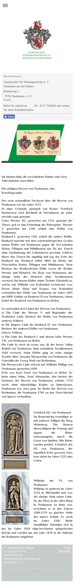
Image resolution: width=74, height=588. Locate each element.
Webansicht (64, 550)
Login (67, 547)
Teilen (10, 116)
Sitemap (29, 547)
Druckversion (15, 547)
